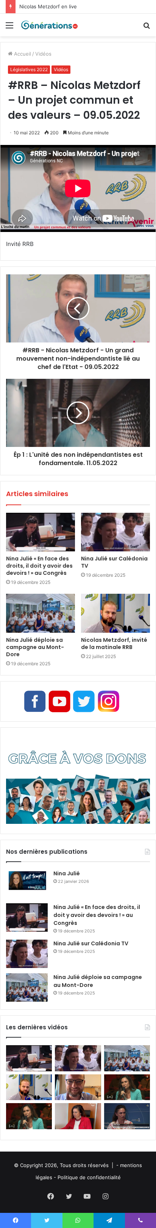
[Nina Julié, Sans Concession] (29, 1116)
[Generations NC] (49, 25)
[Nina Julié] (27, 884)
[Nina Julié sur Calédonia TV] (115, 532)
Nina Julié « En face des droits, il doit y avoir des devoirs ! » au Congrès (39, 566)
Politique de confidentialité (89, 1177)
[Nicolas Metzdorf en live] (78, 1087)
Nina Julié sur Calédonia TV (114, 562)
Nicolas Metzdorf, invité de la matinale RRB (114, 643)
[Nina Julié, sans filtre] (127, 1087)
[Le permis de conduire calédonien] (127, 1116)
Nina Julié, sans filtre (44, 6)
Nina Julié (66, 873)
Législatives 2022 (29, 69)
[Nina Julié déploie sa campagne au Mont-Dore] (40, 613)
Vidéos (43, 54)
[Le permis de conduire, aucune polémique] (78, 1116)
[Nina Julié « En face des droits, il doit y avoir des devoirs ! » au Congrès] (40, 532)
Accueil (21, 54)
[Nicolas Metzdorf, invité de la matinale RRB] (115, 613)
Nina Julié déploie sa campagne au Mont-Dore (35, 647)
